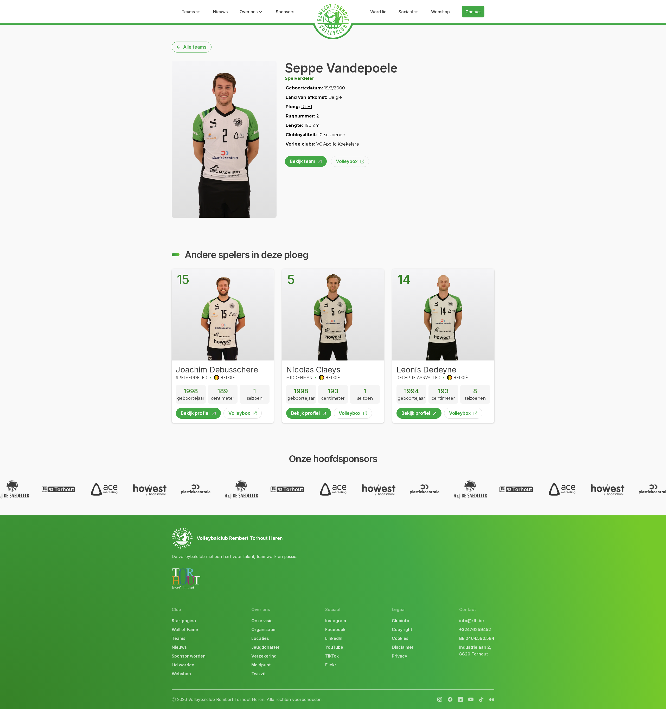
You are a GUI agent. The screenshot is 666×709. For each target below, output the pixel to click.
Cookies (400, 638)
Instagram (335, 620)
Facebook (335, 629)
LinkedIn (333, 638)
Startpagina (184, 620)
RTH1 (306, 106)
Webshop (440, 11)
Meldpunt (261, 664)
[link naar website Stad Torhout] (186, 578)
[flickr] (460, 699)
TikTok (332, 656)
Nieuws (220, 11)
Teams (178, 638)
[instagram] (439, 699)
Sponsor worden (189, 656)
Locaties (260, 638)
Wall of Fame (185, 629)
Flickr (330, 664)
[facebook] (450, 699)
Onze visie (262, 620)
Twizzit (258, 673)
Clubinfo (400, 620)
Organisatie (263, 629)
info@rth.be (471, 620)
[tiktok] (481, 699)
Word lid (378, 11)
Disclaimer (403, 647)
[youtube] (470, 699)
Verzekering (264, 656)
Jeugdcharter (265, 647)
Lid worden (183, 664)
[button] (191, 11)
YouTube (334, 647)
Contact (473, 11)
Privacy (399, 656)
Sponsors (285, 11)
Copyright (402, 629)
